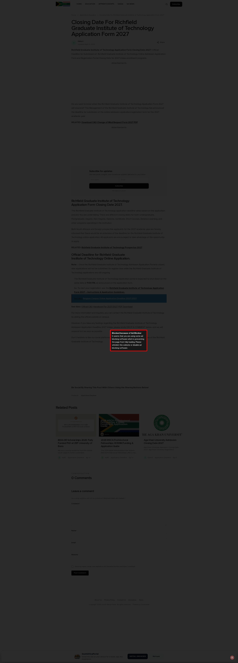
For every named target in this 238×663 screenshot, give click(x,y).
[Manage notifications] (232, 658)
